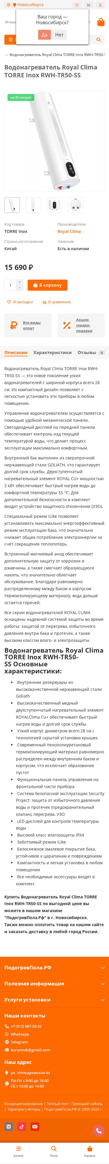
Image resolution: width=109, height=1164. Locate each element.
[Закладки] (76, 5)
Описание (16, 352)
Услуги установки (27, 999)
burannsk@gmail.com (30, 1050)
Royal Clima (69, 231)
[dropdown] (8, 5)
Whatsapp (20, 1034)
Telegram (19, 1042)
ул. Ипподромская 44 (30, 1072)
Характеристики (52, 352)
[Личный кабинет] (100, 5)
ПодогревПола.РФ (27, 967)
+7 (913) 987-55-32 (26, 1026)
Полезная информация (34, 983)
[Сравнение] (88, 5)
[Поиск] (98, 39)
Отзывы (90, 352)
